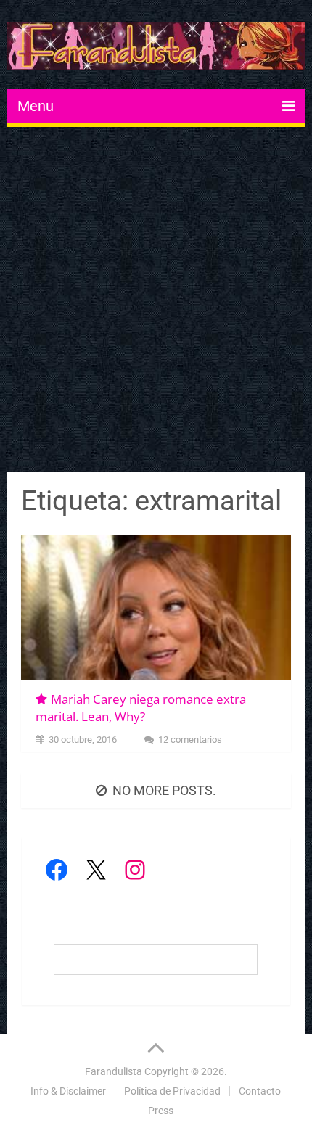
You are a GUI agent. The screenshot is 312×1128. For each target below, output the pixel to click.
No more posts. (164, 790)
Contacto (260, 1091)
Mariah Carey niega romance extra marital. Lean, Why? (141, 708)
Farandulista (113, 1071)
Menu (35, 106)
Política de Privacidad (172, 1091)
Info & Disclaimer (68, 1091)
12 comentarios (190, 739)
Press (160, 1110)
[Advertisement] (156, 301)
